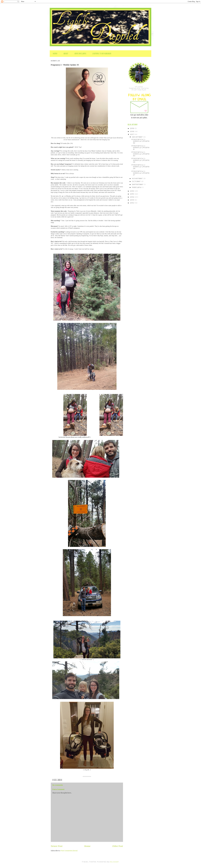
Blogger (114, 862)
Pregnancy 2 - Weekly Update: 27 (140, 173)
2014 (132, 197)
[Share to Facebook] (59, 780)
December (137, 137)
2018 (132, 131)
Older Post (117, 846)
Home (55, 53)
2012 (132, 203)
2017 (132, 134)
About (66, 53)
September (138, 184)
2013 (132, 200)
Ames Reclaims (80, 53)
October (136, 181)
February (137, 187)
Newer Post (56, 846)
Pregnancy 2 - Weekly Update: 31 (140, 147)
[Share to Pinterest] (61, 780)
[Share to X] (57, 780)
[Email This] (53, 780)
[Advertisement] (136, 238)
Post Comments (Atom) (69, 851)
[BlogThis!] (55, 780)
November (137, 178)
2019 (132, 128)
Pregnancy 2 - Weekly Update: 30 (140, 154)
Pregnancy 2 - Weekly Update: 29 (140, 160)
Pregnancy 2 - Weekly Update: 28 (140, 166)
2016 (132, 191)
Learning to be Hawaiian (101, 53)
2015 (132, 194)
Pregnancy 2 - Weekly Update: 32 (140, 141)
